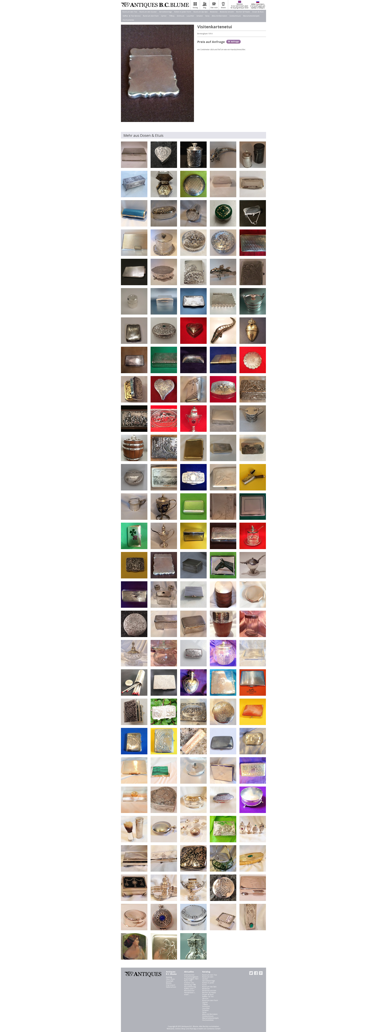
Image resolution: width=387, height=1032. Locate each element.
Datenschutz (171, 987)
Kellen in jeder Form (182, 12)
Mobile (169, 983)
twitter (251, 973)
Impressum (170, 985)
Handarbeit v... (190, 992)
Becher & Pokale (243, 12)
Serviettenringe (165, 12)
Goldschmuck (235, 16)
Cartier (164, 16)
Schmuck (180, 16)
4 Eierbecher (189, 975)
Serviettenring (190, 986)
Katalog (169, 977)
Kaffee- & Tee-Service (132, 16)
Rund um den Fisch (151, 16)
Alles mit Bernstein (219, 16)
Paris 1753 (188, 981)
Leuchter (190, 16)
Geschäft (169, 981)
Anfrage (235, 41)
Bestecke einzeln (227, 12)
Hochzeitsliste (128, 20)
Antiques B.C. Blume (155, 5)
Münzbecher (189, 990)
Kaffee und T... (190, 988)
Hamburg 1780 (190, 984)
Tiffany (171, 16)
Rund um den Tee (129, 12)
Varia (207, 16)
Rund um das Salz (201, 12)
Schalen (200, 16)
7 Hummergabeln (191, 977)
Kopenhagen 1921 (191, 979)
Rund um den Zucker (148, 12)
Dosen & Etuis (257, 12)
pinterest (261, 973)
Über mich (170, 979)
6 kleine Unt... (189, 983)
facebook (256, 973)
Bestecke (214, 12)
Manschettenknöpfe (251, 16)
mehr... (187, 994)
